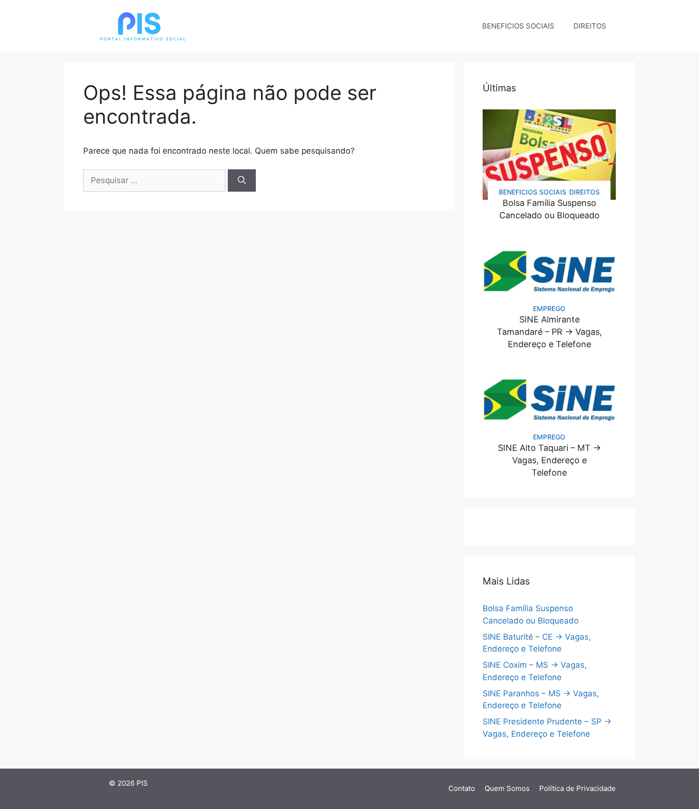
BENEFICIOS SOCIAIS (518, 25)
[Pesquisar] (242, 180)
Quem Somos (507, 788)
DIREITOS (589, 25)
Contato (461, 788)
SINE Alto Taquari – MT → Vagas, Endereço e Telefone (549, 460)
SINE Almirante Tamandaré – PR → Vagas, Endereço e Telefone (549, 331)
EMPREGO (549, 308)
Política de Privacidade (577, 788)
